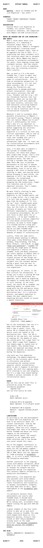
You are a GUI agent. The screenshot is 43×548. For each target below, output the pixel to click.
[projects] (23, 19)
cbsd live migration (16, 246)
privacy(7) (29, 533)
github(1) (11, 535)
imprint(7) (18, 533)
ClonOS (31, 246)
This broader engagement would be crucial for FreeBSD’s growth (22, 525)
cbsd (36, 244)
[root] (9, 19)
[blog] (15, 19)
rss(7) (9, 533)
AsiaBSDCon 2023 (30, 489)
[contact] (11, 21)
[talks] (32, 19)
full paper (27, 321)
